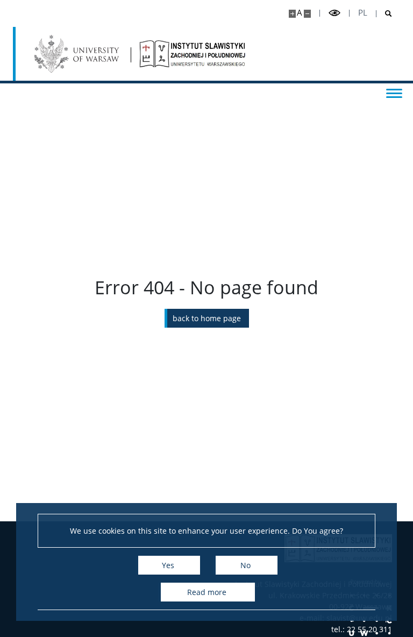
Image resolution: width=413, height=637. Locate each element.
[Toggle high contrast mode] (334, 13)
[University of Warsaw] (78, 54)
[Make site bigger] (292, 14)
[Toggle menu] (394, 92)
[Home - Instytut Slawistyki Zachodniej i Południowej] (192, 54)
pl (362, 13)
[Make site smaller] (307, 14)
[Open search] (384, 13)
